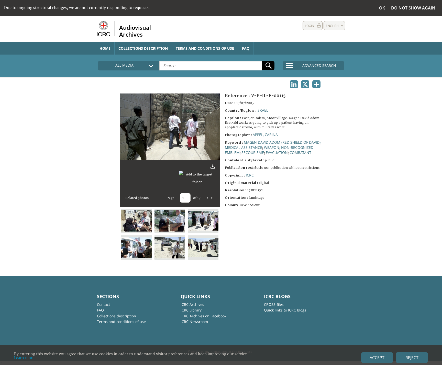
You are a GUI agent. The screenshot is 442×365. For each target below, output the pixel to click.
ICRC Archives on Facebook (203, 316)
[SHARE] (316, 84)
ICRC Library (191, 310)
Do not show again (413, 8)
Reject (411, 357)
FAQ (245, 48)
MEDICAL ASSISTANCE (243, 147)
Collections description (143, 48)
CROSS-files (274, 304)
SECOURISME (252, 152)
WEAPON (271, 147)
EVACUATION (277, 152)
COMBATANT (300, 152)
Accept (377, 357)
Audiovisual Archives (135, 31)
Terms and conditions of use (205, 48)
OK (382, 8)
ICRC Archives (192, 304)
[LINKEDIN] (294, 84)
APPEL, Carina (265, 134)
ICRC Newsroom (194, 321)
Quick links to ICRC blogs (285, 310)
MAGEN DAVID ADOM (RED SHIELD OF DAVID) (282, 142)
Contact (103, 304)
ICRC (250, 175)
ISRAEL (262, 110)
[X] (305, 84)
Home (105, 48)
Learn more (24, 358)
